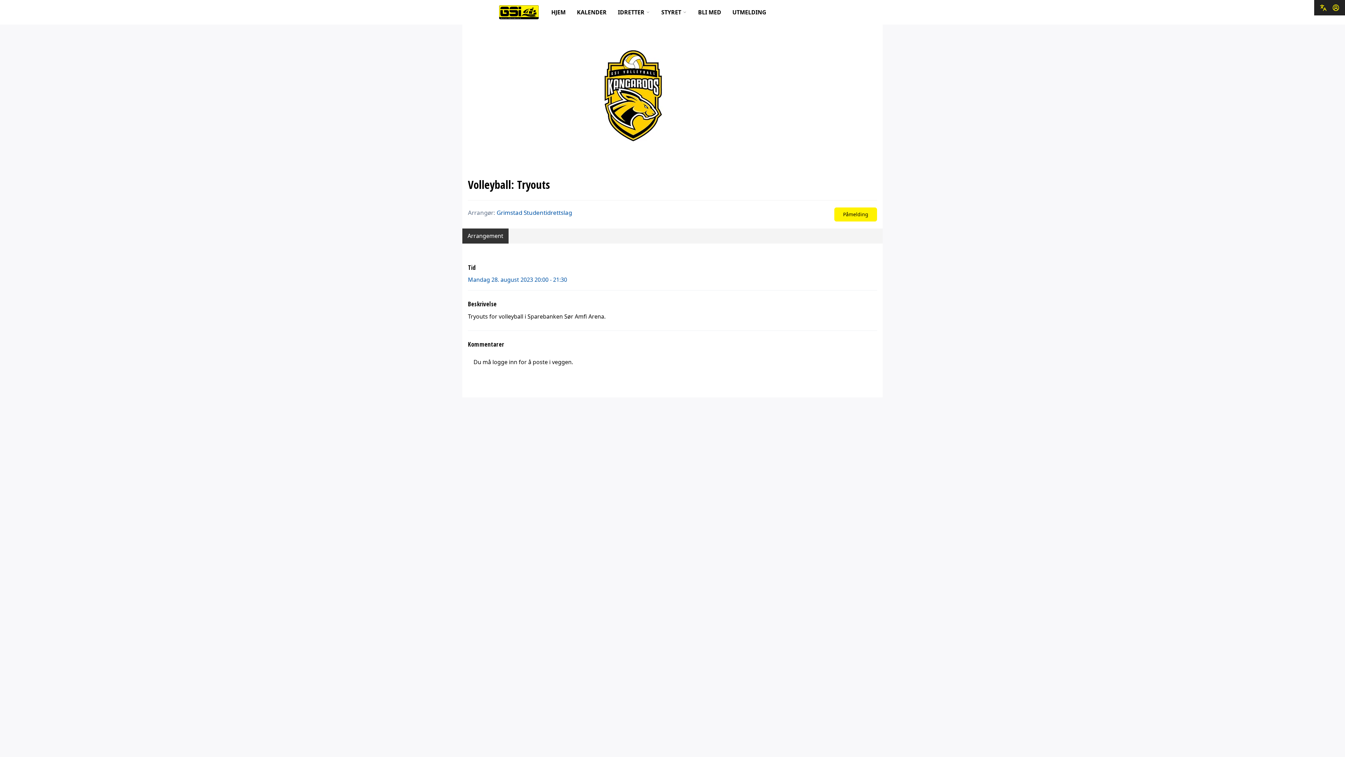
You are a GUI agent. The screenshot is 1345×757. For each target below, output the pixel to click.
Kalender (592, 12)
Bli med (709, 12)
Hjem (558, 12)
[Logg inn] (1336, 7)
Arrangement (485, 236)
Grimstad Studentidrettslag (534, 213)
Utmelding (749, 12)
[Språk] (1323, 7)
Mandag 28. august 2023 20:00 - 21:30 (517, 280)
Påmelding (855, 214)
